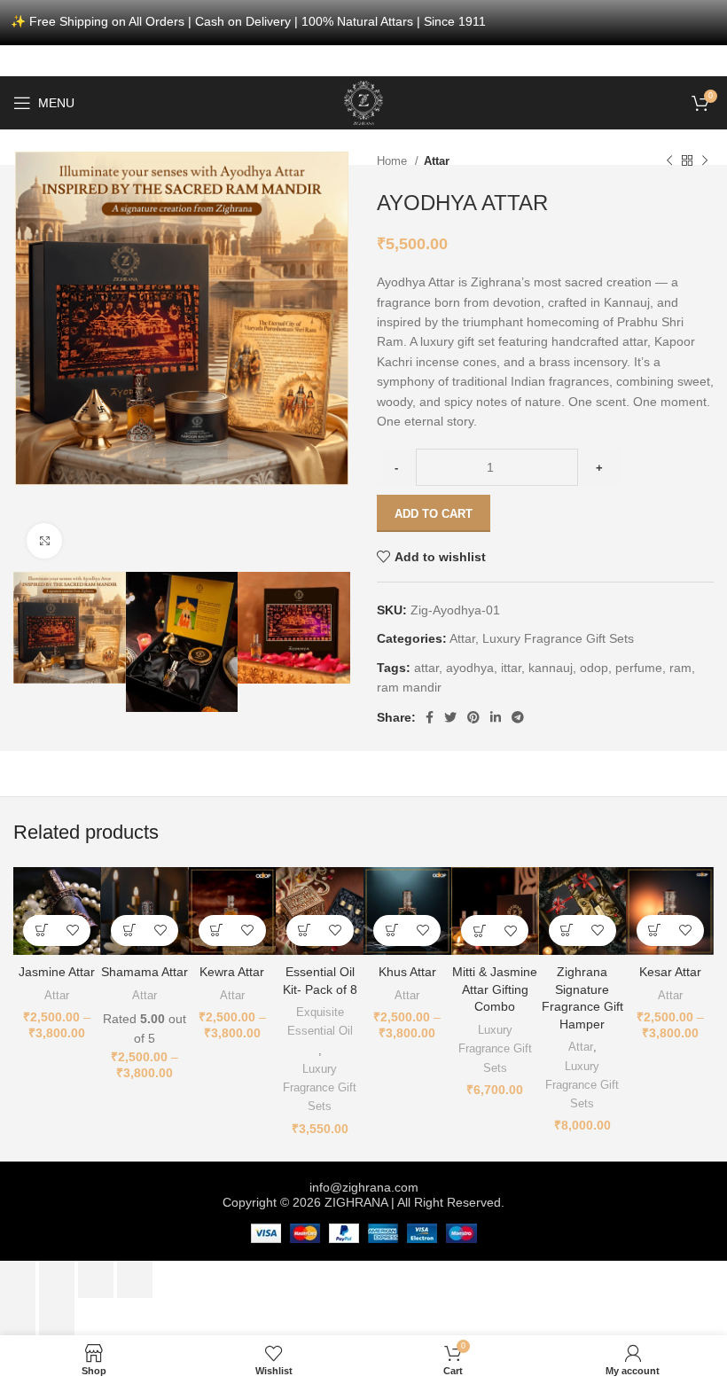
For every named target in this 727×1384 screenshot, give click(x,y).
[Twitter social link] (450, 717)
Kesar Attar (670, 972)
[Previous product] (669, 160)
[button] (304, 930)
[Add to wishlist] (72, 930)
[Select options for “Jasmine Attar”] (41, 930)
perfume (638, 668)
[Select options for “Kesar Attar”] (654, 930)
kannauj (550, 668)
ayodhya (470, 668)
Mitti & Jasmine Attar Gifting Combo (494, 989)
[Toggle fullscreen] (95, 1279)
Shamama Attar (144, 972)
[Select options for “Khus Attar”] (391, 930)
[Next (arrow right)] (56, 1316)
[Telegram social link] (517, 717)
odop (594, 668)
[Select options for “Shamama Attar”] (129, 930)
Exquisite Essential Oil (320, 1021)
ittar (511, 668)
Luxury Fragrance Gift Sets (558, 638)
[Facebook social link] (429, 717)
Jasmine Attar (57, 972)
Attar (436, 161)
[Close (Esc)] (17, 1279)
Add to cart (434, 513)
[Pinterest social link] (473, 717)
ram (680, 668)
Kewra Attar (231, 972)
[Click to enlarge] (44, 541)
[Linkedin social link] (495, 717)
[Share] (56, 1279)
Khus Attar (407, 972)
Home (393, 161)
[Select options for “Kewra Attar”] (216, 930)
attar (426, 668)
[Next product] (705, 160)
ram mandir (409, 687)
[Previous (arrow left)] (17, 1316)
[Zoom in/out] (134, 1279)
